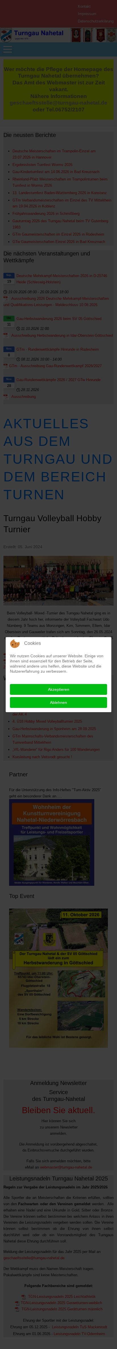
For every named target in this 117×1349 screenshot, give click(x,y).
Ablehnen (58, 702)
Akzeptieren (58, 689)
